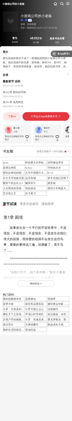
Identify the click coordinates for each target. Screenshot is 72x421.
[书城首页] (55, 4)
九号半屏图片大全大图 (38, 172)
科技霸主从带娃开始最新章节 (42, 162)
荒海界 (52, 298)
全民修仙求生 (55, 162)
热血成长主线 (55, 324)
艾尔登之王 (9, 193)
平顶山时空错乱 (34, 314)
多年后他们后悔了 (58, 177)
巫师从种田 (9, 167)
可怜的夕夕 (54, 167)
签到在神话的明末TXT (16, 172)
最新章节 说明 (11, 81)
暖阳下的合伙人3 (13, 183)
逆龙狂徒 (30, 329)
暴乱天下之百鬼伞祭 (15, 314)
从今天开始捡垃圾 (13, 177)
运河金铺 (30, 177)
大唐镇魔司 (31, 324)
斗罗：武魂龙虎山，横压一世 (42, 319)
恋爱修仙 (30, 298)
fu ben (28, 167)
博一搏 (23, 20)
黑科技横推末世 (12, 298)
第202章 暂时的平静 (14, 92)
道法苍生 (8, 324)
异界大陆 (8, 303)
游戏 (22, 24)
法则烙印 (53, 309)
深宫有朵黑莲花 (34, 303)
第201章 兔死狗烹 (13, 102)
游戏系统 (31, 24)
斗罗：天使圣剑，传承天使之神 (21, 309)
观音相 (52, 183)
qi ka (5, 162)
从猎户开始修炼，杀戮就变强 (20, 319)
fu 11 (50, 172)
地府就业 (30, 188)
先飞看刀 (30, 193)
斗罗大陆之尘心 (34, 309)
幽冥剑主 (30, 183)
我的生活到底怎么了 (15, 329)
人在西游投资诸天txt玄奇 (17, 188)
